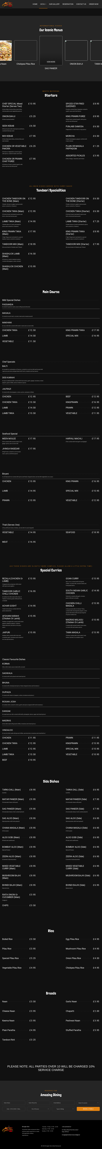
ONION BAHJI (76, 64)
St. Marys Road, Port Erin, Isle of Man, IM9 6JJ (70, 1130)
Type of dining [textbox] (60, 1109)
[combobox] (88, 1103)
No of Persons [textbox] (35, 1109)
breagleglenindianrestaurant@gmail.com (71, 1134)
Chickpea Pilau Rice (26, 64)
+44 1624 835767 (66, 1126)
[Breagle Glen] (7, 4)
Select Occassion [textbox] (82, 1103)
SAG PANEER (51, 68)
